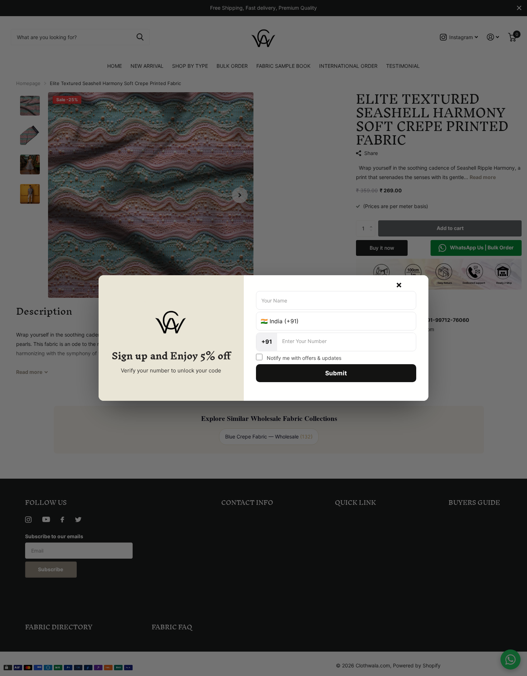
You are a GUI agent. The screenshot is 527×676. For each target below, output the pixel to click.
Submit (336, 373)
